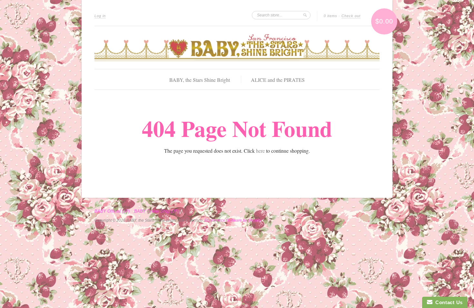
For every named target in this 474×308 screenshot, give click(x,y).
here (260, 150)
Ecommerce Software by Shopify (232, 220)
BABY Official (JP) (112, 211)
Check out (350, 16)
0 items (330, 16)
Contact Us (447, 302)
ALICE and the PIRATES (278, 79)
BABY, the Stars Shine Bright (199, 79)
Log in (100, 16)
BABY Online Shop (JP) (156, 211)
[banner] (237, 48)
